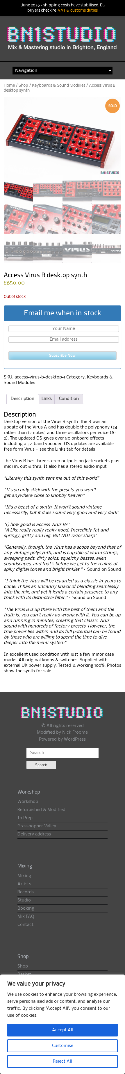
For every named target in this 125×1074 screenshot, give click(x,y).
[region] (62, 1024)
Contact (25, 925)
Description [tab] (22, 399)
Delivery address (34, 834)
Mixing (24, 876)
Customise (62, 1046)
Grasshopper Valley (36, 826)
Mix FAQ (25, 917)
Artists (24, 884)
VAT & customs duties (78, 11)
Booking (25, 908)
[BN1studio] (62, 42)
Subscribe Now (62, 355)
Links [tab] (47, 399)
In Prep (25, 818)
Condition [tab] (69, 399)
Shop (23, 85)
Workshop (27, 802)
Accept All (62, 1030)
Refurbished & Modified (41, 810)
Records (25, 892)
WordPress (75, 739)
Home (9, 85)
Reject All (62, 1061)
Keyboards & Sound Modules (58, 85)
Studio (24, 900)
